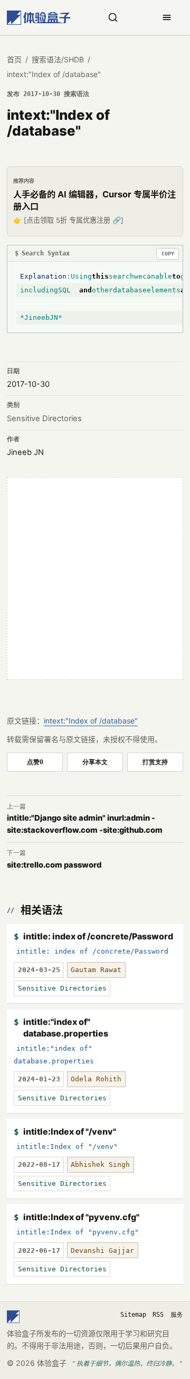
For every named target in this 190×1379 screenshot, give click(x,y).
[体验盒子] (38, 17)
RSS (158, 1314)
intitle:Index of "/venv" (69, 1131)
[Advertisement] (95, 578)
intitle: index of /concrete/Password (98, 936)
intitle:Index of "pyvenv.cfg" (81, 1217)
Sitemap (133, 1314)
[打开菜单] (166, 17)
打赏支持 (155, 762)
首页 (14, 59)
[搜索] (113, 17)
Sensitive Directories (44, 418)
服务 (176, 1314)
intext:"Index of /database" (91, 720)
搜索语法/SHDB (58, 59)
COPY (168, 253)
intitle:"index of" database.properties (65, 1027)
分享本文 (95, 762)
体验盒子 (51, 1362)
